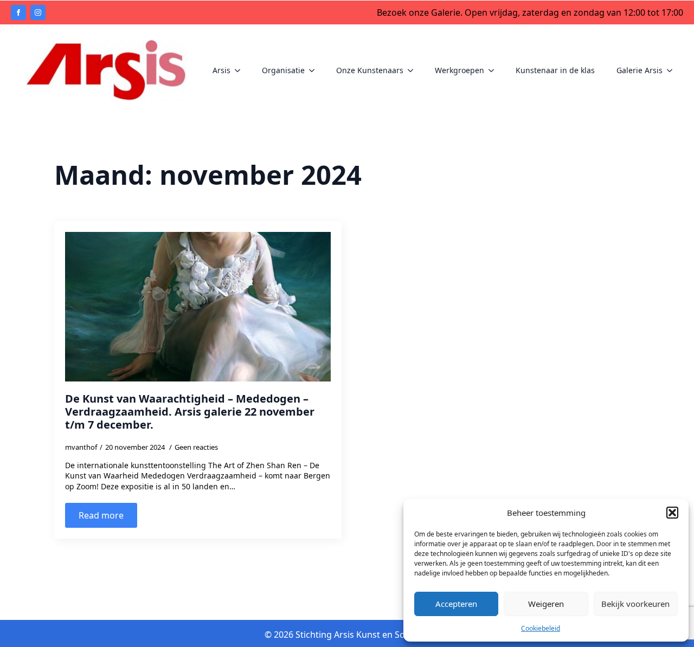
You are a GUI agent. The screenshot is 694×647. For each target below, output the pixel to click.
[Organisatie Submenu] (315, 70)
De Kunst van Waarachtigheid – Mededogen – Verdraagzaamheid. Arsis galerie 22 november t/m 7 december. (189, 411)
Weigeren (546, 603)
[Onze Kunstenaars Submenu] (413, 70)
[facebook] (18, 12)
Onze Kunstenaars (369, 70)
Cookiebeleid (540, 628)
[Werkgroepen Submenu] (494, 70)
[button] (672, 512)
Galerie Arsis (639, 70)
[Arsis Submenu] (240, 70)
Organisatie (283, 70)
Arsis (221, 70)
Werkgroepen (459, 70)
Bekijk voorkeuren (635, 603)
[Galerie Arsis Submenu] (673, 70)
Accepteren (456, 603)
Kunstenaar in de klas (555, 70)
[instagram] (38, 12)
